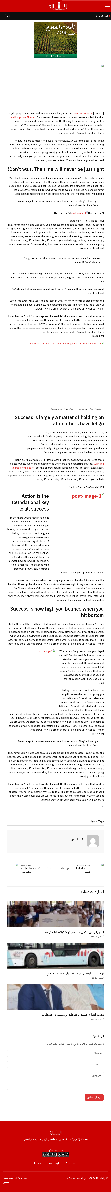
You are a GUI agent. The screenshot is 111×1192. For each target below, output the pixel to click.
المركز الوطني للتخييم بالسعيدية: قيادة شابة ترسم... (73, 932)
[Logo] (58, 10)
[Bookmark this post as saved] (102, 807)
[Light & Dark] (7, 16)
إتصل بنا (37, 1163)
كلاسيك (93, 821)
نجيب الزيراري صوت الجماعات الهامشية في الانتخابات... (71, 1014)
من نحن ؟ (70, 1163)
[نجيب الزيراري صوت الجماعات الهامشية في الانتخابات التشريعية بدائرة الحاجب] (55, 997)
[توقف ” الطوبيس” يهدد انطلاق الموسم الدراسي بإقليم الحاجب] (55, 956)
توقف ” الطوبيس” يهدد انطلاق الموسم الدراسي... (74, 973)
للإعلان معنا (54, 1163)
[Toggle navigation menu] (107, 6)
